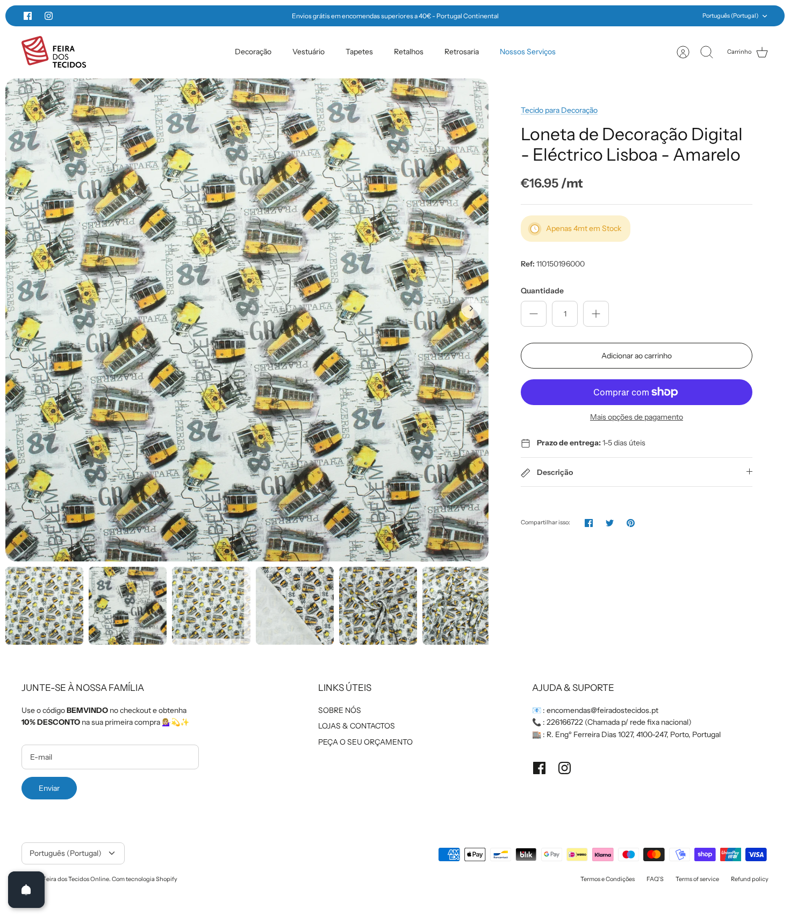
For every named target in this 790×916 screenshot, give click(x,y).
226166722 (565, 722)
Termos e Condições (607, 879)
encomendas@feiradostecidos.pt (602, 710)
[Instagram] (48, 16)
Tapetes (359, 51)
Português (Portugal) (730, 15)
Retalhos (408, 51)
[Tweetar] (609, 523)
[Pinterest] (630, 523)
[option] (247, 319)
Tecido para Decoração (559, 110)
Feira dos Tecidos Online (75, 879)
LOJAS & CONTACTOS (356, 726)
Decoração (253, 51)
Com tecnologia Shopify (144, 879)
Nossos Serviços (528, 51)
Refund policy (750, 879)
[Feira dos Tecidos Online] (53, 52)
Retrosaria (461, 51)
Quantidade (542, 290)
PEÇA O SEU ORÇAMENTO (365, 742)
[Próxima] (565, 16)
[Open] (26, 889)
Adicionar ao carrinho (636, 355)
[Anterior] (225, 16)
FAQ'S (655, 879)
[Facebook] (27, 16)
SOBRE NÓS (339, 710)
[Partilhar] (588, 523)
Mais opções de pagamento (636, 417)
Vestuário (308, 51)
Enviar (49, 788)
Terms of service (697, 879)
